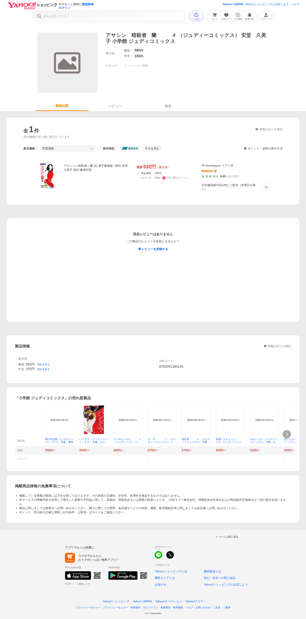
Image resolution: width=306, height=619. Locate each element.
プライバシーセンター (115, 607)
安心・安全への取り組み (220, 577)
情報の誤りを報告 (279, 346)
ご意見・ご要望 (221, 607)
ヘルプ (295, 4)
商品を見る (43, 364)
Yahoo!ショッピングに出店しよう (267, 4)
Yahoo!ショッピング (116, 601)
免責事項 (165, 607)
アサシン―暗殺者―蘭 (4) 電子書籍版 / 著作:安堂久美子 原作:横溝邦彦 (96, 168)
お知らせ (160, 584)
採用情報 (178, 607)
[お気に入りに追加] (266, 187)
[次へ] (287, 434)
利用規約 (136, 607)
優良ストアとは (165, 577)
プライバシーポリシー (88, 607)
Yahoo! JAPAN (233, 4)
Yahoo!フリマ (194, 601)
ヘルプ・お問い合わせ (197, 607)
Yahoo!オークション (168, 601)
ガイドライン (150, 607)
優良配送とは (212, 571)
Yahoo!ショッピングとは (171, 571)
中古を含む (152, 148)
